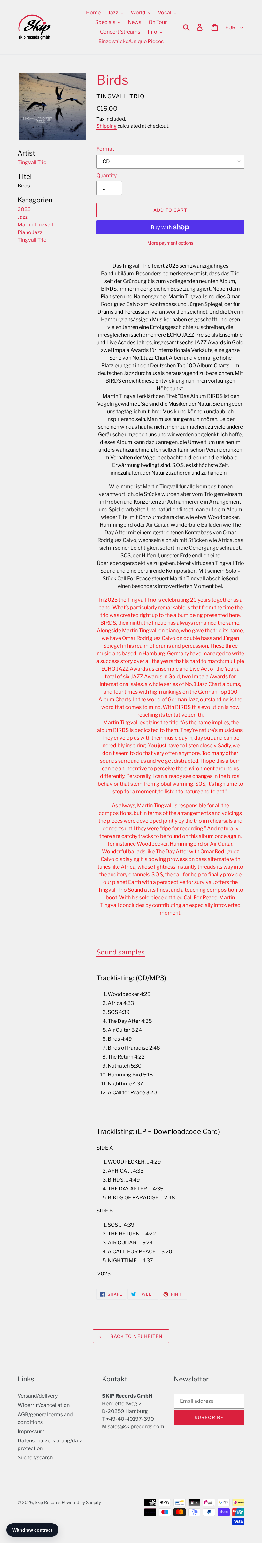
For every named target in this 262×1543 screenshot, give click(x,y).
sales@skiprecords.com (136, 1427)
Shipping (106, 126)
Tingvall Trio (32, 240)
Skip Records (48, 1502)
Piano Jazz (30, 232)
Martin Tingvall (35, 225)
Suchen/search (35, 1458)
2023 (24, 209)
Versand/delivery (38, 1396)
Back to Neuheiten (136, 1336)
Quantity (106, 175)
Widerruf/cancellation (44, 1405)
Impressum (31, 1431)
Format (105, 149)
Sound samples (120, 952)
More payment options (170, 243)
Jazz (23, 217)
